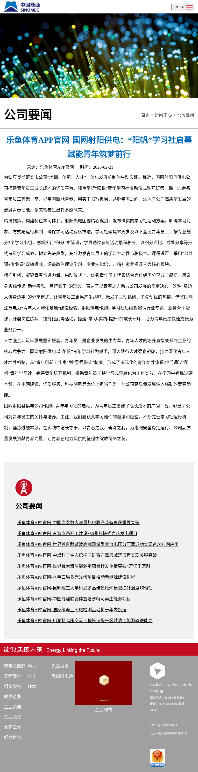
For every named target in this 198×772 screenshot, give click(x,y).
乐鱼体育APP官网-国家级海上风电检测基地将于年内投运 (72, 609)
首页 (145, 115)
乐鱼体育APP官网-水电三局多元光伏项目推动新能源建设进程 (76, 577)
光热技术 (60, 666)
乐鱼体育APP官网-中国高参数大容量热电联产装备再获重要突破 (78, 522)
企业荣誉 (12, 717)
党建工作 (12, 727)
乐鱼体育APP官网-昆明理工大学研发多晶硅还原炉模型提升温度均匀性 (85, 588)
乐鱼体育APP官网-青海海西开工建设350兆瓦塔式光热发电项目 (77, 533)
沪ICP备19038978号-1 (163, 725)
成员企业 (12, 696)
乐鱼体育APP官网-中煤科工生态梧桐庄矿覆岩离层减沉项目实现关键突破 (87, 555)
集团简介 (12, 676)
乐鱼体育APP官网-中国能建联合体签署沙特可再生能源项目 (74, 599)
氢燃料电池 (62, 676)
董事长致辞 (15, 666)
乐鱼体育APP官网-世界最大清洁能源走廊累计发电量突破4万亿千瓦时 (83, 566)
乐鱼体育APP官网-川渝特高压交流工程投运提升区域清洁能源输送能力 (85, 620)
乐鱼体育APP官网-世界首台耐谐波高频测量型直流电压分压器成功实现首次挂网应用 (98, 544)
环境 (32, 686)
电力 (32, 666)
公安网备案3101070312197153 (169, 733)
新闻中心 (163, 115)
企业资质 (12, 706)
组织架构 (12, 686)
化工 (32, 676)
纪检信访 (12, 737)
